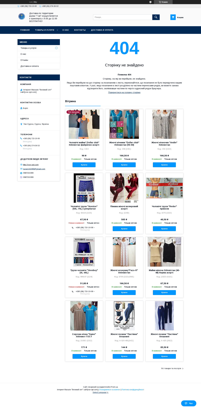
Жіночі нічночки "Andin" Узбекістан (164, 143)
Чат (191, 403)
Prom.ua (114, 387)
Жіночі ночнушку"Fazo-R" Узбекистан (124, 271)
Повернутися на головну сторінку (124, 92)
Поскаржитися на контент (109, 390)
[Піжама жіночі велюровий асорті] (124, 188)
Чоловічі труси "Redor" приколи (164, 207)
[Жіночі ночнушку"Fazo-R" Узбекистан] (124, 251)
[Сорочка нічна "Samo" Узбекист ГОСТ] (84, 315)
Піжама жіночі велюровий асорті (124, 207)
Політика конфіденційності (133, 390)
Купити (84, 165)
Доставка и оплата (102, 30)
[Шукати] (156, 17)
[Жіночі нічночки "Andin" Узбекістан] (164, 124)
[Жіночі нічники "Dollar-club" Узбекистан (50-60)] (124, 124)
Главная (25, 30)
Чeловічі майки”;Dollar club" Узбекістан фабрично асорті (84, 143)
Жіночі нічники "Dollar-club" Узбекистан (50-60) (124, 143)
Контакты (80, 30)
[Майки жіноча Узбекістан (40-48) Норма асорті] (164, 251)
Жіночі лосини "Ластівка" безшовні (124, 335)
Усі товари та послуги (171, 368)
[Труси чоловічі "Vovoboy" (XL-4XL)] (84, 251)
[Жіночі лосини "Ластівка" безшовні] (124, 315)
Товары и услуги (44, 30)
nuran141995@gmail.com (34, 169)
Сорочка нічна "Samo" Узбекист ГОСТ (84, 335)
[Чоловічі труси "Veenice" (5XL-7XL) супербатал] (84, 188)
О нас (65, 30)
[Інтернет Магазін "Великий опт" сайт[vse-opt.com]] (22, 22)
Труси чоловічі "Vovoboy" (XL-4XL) (84, 271)
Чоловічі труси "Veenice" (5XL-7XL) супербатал (84, 207)
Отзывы (24, 60)
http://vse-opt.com (31, 165)
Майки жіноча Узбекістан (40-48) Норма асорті (164, 271)
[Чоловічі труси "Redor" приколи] (164, 188)
